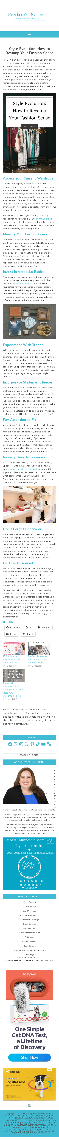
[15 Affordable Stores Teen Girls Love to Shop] (14, 648)
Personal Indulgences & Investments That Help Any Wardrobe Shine (13, 689)
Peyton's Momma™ (29, 15)
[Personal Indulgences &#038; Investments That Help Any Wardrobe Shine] (14, 675)
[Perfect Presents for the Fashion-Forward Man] (39, 648)
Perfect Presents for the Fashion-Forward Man (37, 659)
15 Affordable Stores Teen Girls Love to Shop (12, 659)
